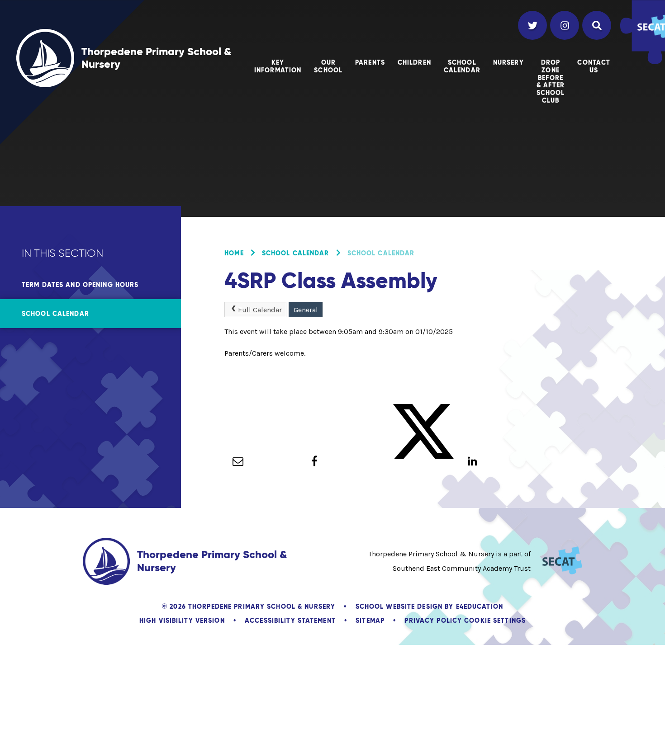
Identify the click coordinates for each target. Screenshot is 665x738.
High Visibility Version (182, 620)
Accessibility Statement (290, 620)
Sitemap (370, 620)
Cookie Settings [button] (495, 620)
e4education (479, 606)
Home (233, 253)
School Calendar (295, 253)
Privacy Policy (433, 620)
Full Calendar (260, 310)
